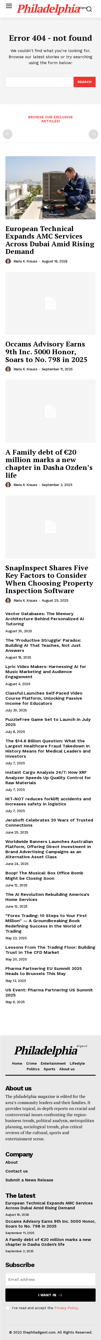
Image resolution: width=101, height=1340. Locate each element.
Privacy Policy (66, 1308)
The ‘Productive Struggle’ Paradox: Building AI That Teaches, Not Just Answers (43, 645)
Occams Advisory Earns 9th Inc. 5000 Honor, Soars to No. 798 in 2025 (46, 351)
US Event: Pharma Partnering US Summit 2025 (49, 992)
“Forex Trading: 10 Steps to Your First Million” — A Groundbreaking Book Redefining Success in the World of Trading (46, 923)
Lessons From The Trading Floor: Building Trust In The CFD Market (50, 950)
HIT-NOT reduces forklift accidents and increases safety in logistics (48, 801)
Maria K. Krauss (25, 261)
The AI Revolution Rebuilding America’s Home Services (47, 897)
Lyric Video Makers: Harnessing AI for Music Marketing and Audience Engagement (45, 671)
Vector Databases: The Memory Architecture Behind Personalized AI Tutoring (44, 618)
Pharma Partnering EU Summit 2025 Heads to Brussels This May (43, 971)
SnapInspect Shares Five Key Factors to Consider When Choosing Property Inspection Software (49, 579)
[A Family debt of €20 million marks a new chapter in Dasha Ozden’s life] (50, 411)
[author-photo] (8, 261)
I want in (47, 1295)
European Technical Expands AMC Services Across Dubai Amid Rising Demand (49, 240)
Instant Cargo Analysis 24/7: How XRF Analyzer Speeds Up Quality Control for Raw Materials (48, 777)
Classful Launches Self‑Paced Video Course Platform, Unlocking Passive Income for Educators (43, 698)
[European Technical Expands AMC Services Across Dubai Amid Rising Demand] (50, 187)
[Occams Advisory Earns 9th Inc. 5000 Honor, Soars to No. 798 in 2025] (50, 303)
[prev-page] (7, 134)
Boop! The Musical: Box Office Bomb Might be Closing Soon (44, 875)
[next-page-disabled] (93, 134)
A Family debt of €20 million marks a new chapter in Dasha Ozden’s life (49, 463)
